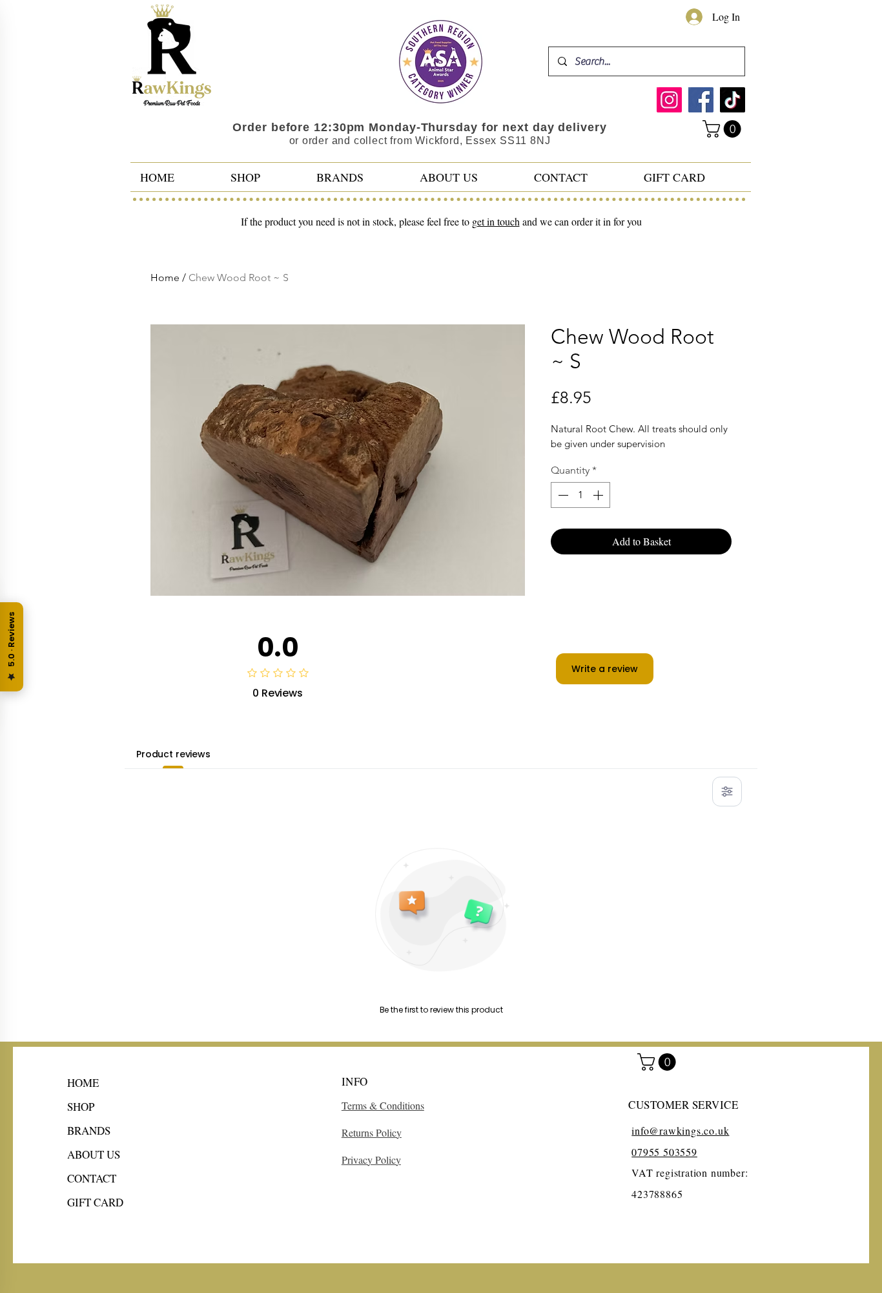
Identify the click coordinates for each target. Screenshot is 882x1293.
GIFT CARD (95, 1202)
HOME (83, 1082)
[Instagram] (669, 99)
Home (164, 277)
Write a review (604, 668)
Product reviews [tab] (173, 754)
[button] (724, 129)
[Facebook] (700, 99)
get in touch (496, 221)
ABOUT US (93, 1154)
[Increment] (599, 495)
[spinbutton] (580, 495)
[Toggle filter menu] (727, 791)
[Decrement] (562, 495)
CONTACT (91, 1178)
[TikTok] (732, 99)
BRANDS (88, 1130)
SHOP (80, 1106)
